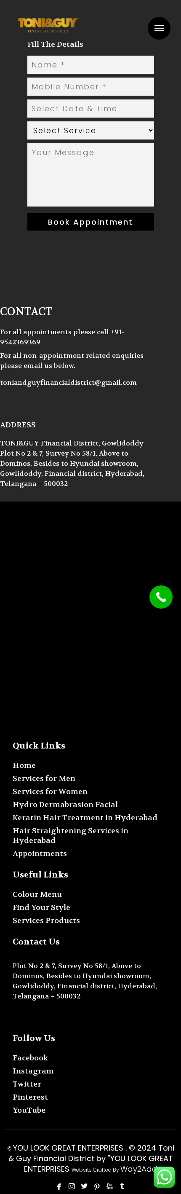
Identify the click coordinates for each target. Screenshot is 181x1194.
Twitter (27, 1084)
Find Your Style (41, 907)
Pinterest (30, 1097)
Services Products (46, 921)
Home (24, 765)
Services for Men (44, 778)
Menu (159, 28)
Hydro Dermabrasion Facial (65, 805)
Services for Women (50, 792)
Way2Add (138, 1169)
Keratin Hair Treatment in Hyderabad (85, 818)
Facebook (30, 1058)
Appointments (40, 854)
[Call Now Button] (161, 597)
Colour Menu (37, 894)
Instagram (33, 1071)
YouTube (29, 1110)
